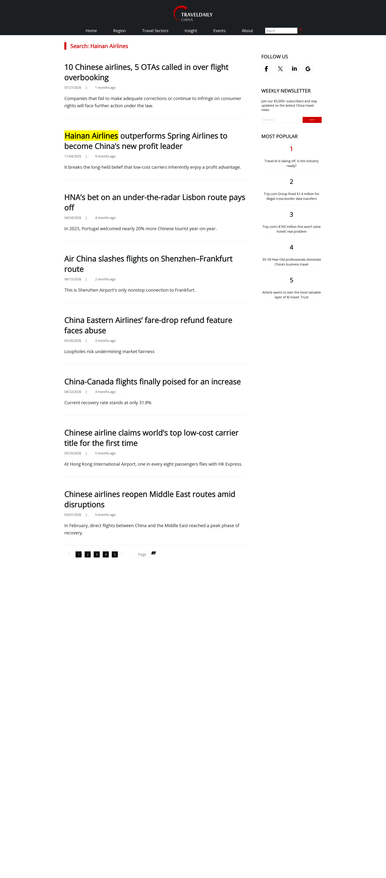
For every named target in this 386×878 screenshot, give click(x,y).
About (247, 30)
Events (219, 30)
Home (91, 30)
